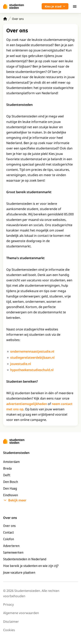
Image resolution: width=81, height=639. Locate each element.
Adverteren (11, 546)
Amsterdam (11, 462)
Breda (7, 468)
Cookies (9, 630)
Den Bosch (10, 482)
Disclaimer (11, 621)
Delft (6, 475)
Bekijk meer (17, 500)
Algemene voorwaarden (21, 613)
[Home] (5, 18)
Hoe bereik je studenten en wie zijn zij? (31, 566)
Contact (8, 532)
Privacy (8, 604)
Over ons (9, 526)
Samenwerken (13, 552)
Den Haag (10, 488)
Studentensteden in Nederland (24, 559)
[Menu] (75, 6)
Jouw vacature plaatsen (19, 572)
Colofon (8, 539)
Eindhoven (10, 495)
